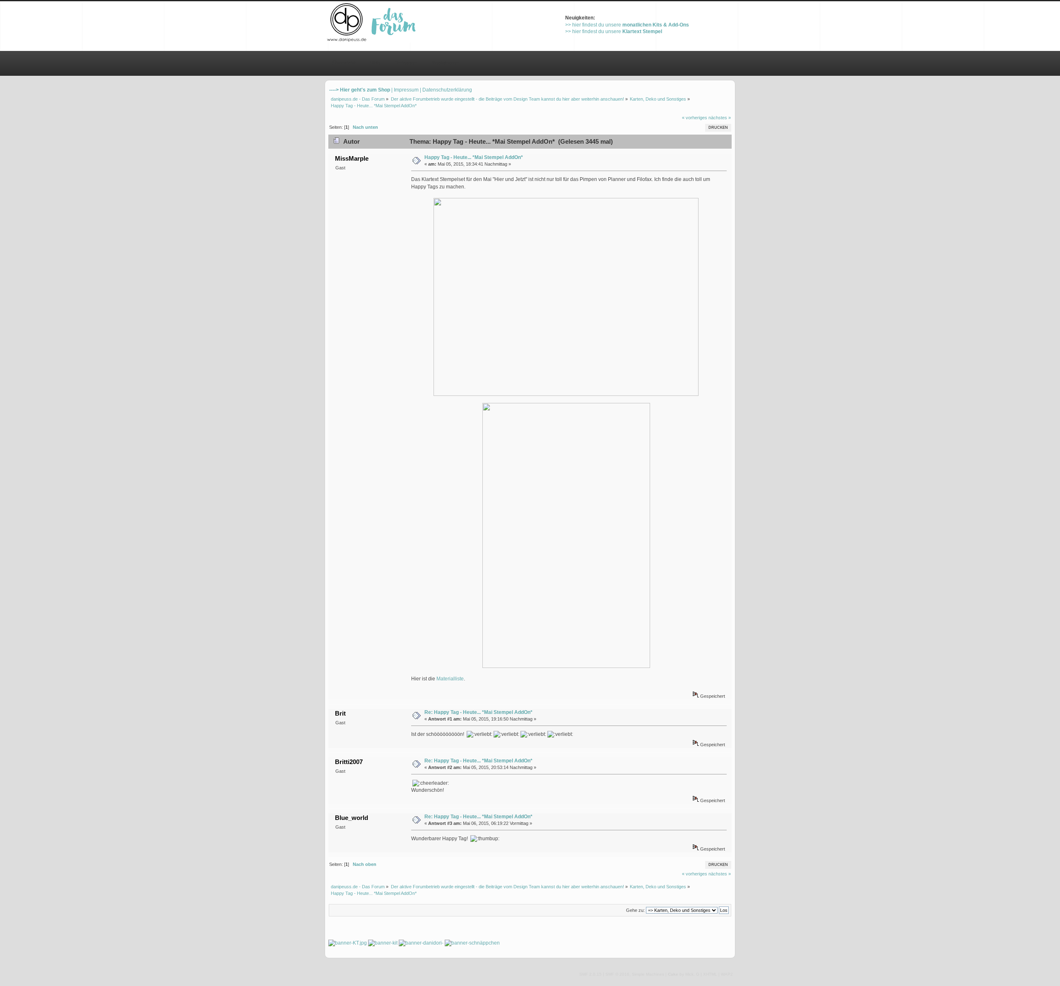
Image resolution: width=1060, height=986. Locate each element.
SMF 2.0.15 (590, 974)
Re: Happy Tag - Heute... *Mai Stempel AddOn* (478, 712)
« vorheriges (694, 117)
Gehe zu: (635, 910)
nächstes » (719, 117)
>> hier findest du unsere (627, 25)
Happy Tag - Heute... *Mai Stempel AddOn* (473, 157)
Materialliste (450, 679)
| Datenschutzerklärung (446, 90)
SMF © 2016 (617, 974)
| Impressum (405, 90)
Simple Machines (648, 974)
